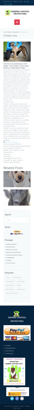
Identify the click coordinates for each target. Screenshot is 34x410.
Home (5, 32)
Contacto (8, 345)
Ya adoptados (15, 32)
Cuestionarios (9, 353)
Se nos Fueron (10, 263)
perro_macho (21, 289)
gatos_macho (10, 281)
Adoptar (15, 1)
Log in (27, 1)
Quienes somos (7, 1)
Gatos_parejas (20, 281)
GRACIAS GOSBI (10, 285)
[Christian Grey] (17, 52)
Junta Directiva (9, 351)
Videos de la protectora (13, 252)
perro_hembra (10, 289)
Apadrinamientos (11, 244)
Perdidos (9, 260)
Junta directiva (10, 247)
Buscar (21, 1)
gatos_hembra (17, 277)
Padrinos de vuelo (11, 249)
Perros (18, 285)
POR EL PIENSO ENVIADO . (12, 293)
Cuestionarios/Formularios (14, 255)
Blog (9, 32)
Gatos (7, 277)
